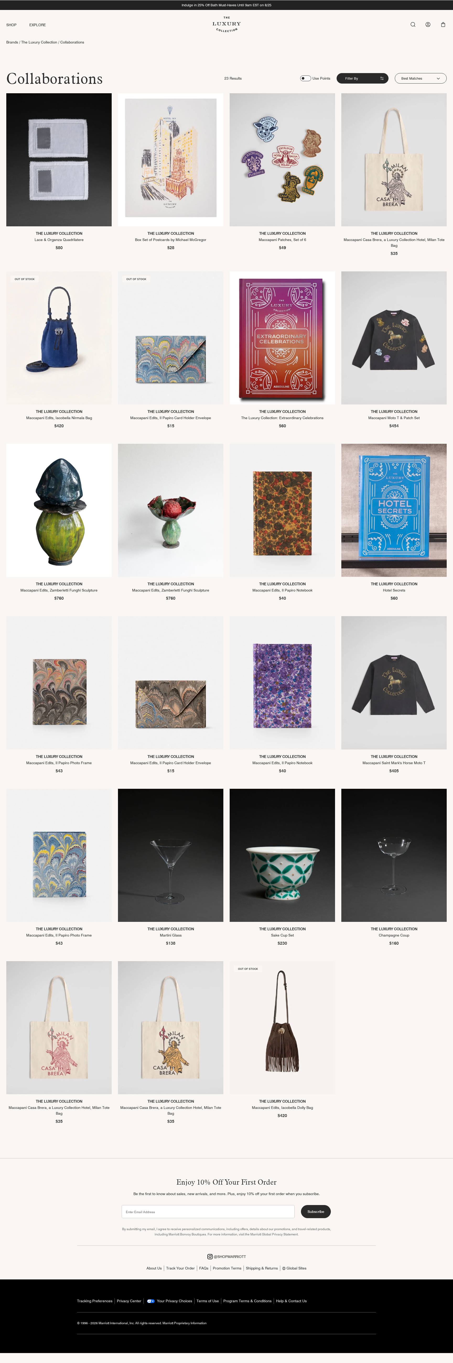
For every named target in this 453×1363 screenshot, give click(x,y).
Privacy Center (129, 1301)
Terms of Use (208, 1301)
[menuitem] (17, 25)
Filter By (351, 78)
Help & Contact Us (291, 1301)
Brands (12, 42)
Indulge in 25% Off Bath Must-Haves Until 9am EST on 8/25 (226, 5)
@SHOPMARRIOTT (229, 1257)
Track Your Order (180, 1268)
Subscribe (316, 1211)
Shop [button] (11, 25)
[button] (443, 24)
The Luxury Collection (39, 42)
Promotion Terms (227, 1268)
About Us (154, 1268)
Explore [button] (37, 25)
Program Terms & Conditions (247, 1301)
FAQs (203, 1268)
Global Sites (295, 1268)
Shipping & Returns (262, 1268)
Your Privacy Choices (174, 1301)
